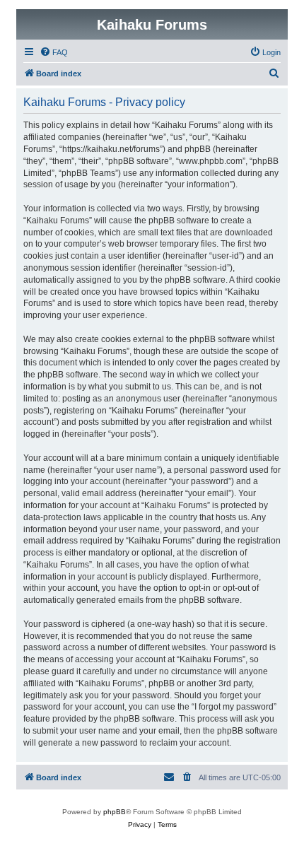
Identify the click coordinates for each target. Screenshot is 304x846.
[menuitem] (54, 52)
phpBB (114, 812)
